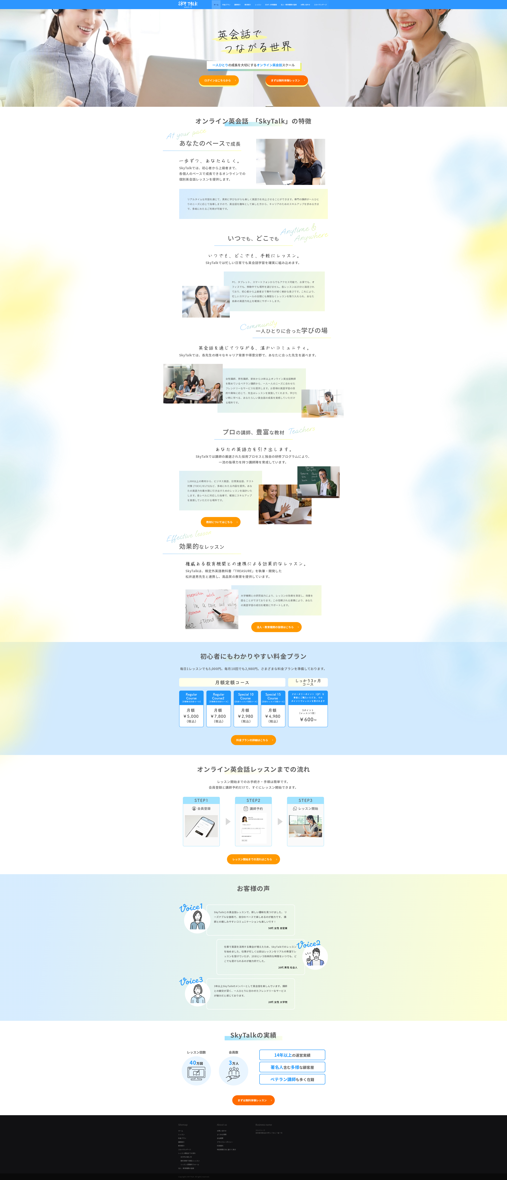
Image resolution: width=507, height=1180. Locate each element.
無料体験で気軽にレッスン (190, 1161)
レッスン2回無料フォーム (190, 1164)
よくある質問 (221, 1134)
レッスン (258, 4)
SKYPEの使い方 (186, 1157)
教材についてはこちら (219, 522)
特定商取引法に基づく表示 (226, 1149)
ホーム (216, 4)
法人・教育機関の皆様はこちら (275, 627)
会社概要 (220, 1138)
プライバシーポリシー (225, 1142)
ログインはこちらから (217, 80)
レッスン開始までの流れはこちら (252, 859)
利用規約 (220, 1145)
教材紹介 (248, 4)
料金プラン (226, 4)
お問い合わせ (305, 4)
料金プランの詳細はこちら (252, 740)
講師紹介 (237, 4)
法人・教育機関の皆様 (289, 4)
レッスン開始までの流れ (187, 1153)
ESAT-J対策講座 (271, 4)
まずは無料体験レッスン (285, 80)
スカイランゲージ (320, 4)
